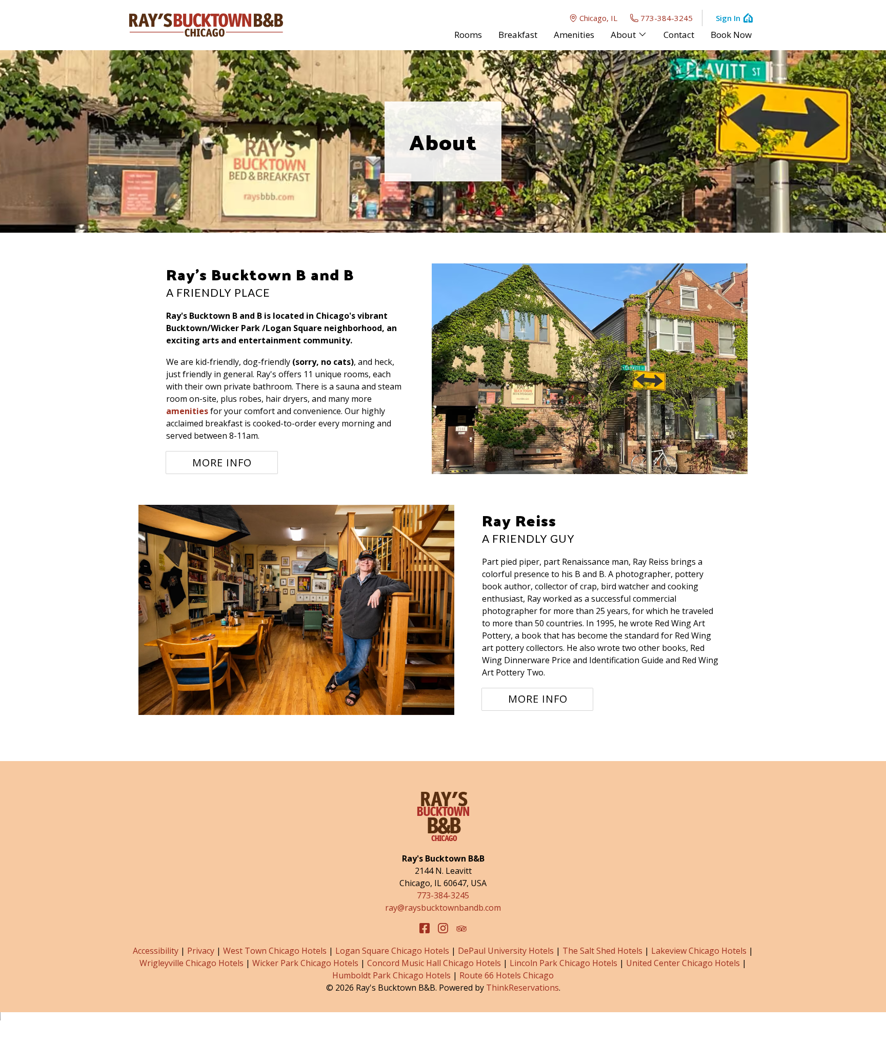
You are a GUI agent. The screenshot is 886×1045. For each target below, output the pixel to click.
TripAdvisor (461, 928)
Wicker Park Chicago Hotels (305, 963)
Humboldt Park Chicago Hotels (391, 975)
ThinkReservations (522, 987)
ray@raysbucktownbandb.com (443, 907)
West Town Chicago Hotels (275, 950)
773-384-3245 (666, 18)
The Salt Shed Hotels (602, 950)
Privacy (200, 950)
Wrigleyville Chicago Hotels (191, 963)
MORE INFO (222, 462)
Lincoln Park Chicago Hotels (563, 963)
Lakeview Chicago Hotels (699, 950)
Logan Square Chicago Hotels (392, 950)
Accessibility (155, 950)
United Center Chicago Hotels (683, 963)
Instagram (443, 928)
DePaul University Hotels (506, 950)
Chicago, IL (598, 18)
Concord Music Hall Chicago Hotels (434, 963)
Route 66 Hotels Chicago (506, 975)
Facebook (424, 928)
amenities (187, 411)
